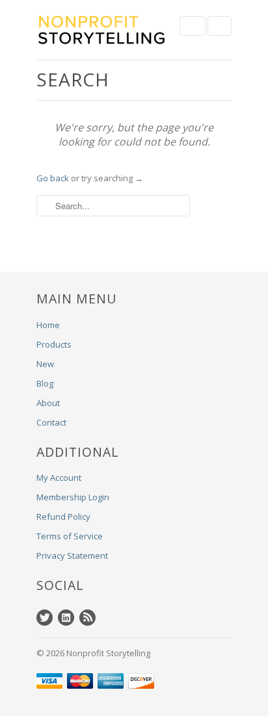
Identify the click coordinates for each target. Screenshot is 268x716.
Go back (52, 178)
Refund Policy (63, 516)
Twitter (44, 617)
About (48, 403)
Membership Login (72, 497)
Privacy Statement (72, 555)
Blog (44, 383)
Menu (193, 26)
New (45, 364)
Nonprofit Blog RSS (87, 617)
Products (54, 344)
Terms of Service (69, 536)
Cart (220, 26)
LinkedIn (66, 617)
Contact (51, 422)
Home (48, 325)
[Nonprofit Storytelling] (101, 30)
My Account (58, 477)
